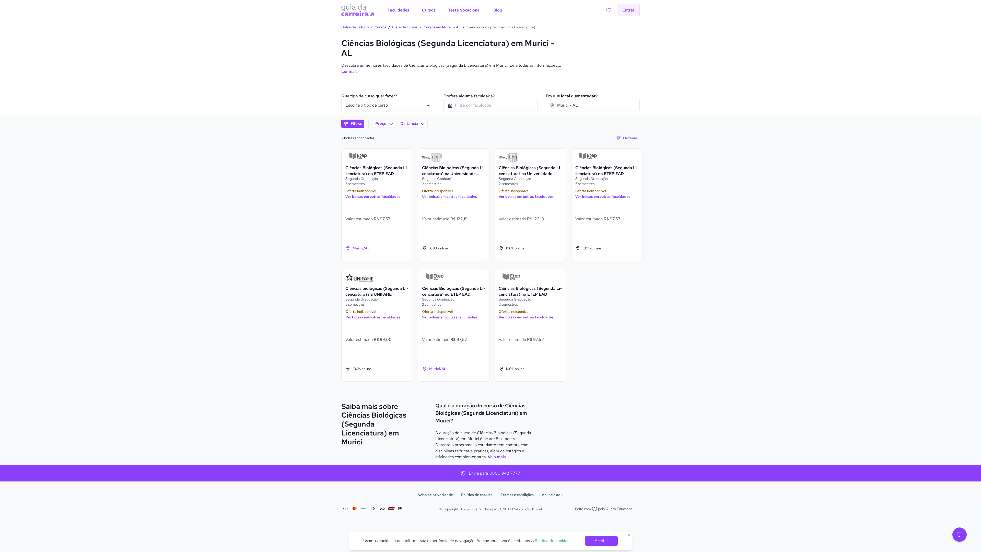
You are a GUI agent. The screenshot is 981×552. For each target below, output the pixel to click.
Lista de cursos (405, 27)
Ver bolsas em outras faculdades (372, 196)
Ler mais (349, 71)
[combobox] (490, 105)
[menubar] (445, 10)
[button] (959, 534)
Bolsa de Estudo (355, 27)
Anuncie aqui (553, 494)
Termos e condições (517, 494)
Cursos (380, 27)
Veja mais (497, 456)
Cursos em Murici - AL (442, 27)
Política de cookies (477, 494)
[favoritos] (609, 10)
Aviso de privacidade (435, 494)
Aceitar (601, 540)
